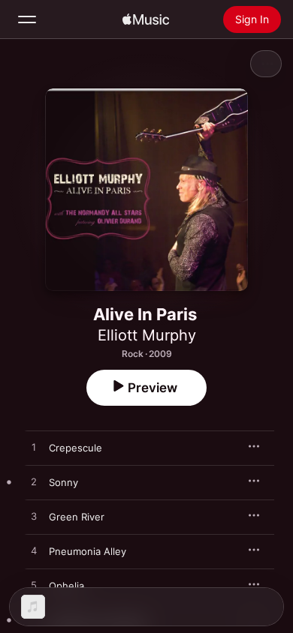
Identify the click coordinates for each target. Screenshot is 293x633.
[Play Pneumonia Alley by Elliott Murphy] (34, 551)
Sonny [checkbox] (63, 482)
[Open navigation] (27, 19)
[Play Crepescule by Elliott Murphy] (34, 447)
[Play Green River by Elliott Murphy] (34, 517)
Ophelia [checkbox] (66, 586)
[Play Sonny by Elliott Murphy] (34, 482)
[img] (145, 19)
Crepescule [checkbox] (75, 448)
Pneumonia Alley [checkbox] (87, 551)
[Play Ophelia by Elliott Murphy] (34, 585)
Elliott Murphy (147, 335)
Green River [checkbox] (76, 517)
